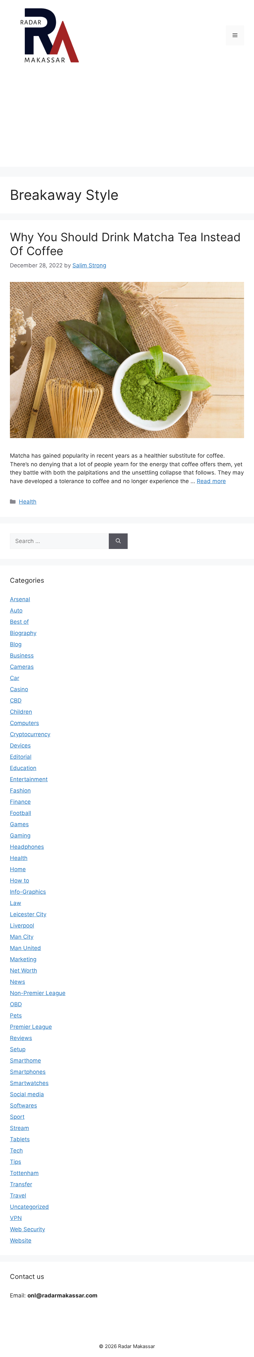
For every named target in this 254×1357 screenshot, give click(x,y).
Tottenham (24, 1173)
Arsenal (20, 599)
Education (23, 768)
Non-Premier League (37, 993)
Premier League (31, 1026)
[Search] (118, 541)
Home (18, 869)
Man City (21, 936)
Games (19, 824)
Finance (20, 801)
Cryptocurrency (30, 734)
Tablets (20, 1139)
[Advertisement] (127, 120)
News (17, 981)
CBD (15, 700)
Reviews (21, 1038)
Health (27, 501)
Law (15, 903)
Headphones (27, 846)
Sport (17, 1116)
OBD (16, 1004)
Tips (15, 1161)
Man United (25, 948)
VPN (16, 1218)
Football (20, 813)
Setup (17, 1049)
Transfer (21, 1184)
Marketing (23, 959)
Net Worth (23, 970)
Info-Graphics (28, 891)
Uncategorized (29, 1206)
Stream (19, 1128)
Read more (211, 481)
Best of (19, 621)
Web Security (27, 1229)
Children (21, 711)
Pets (16, 1015)
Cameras (22, 666)
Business (22, 655)
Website (20, 1240)
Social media (27, 1094)
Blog (15, 644)
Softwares (23, 1105)
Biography (23, 633)
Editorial (20, 756)
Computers (24, 723)
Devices (20, 745)
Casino (19, 689)
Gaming (20, 835)
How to (19, 880)
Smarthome (25, 1060)
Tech (16, 1150)
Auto (16, 610)
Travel (18, 1195)
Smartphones (28, 1071)
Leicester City (28, 914)
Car (14, 678)
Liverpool (22, 925)
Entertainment (29, 779)
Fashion (20, 790)
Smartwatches (29, 1083)
